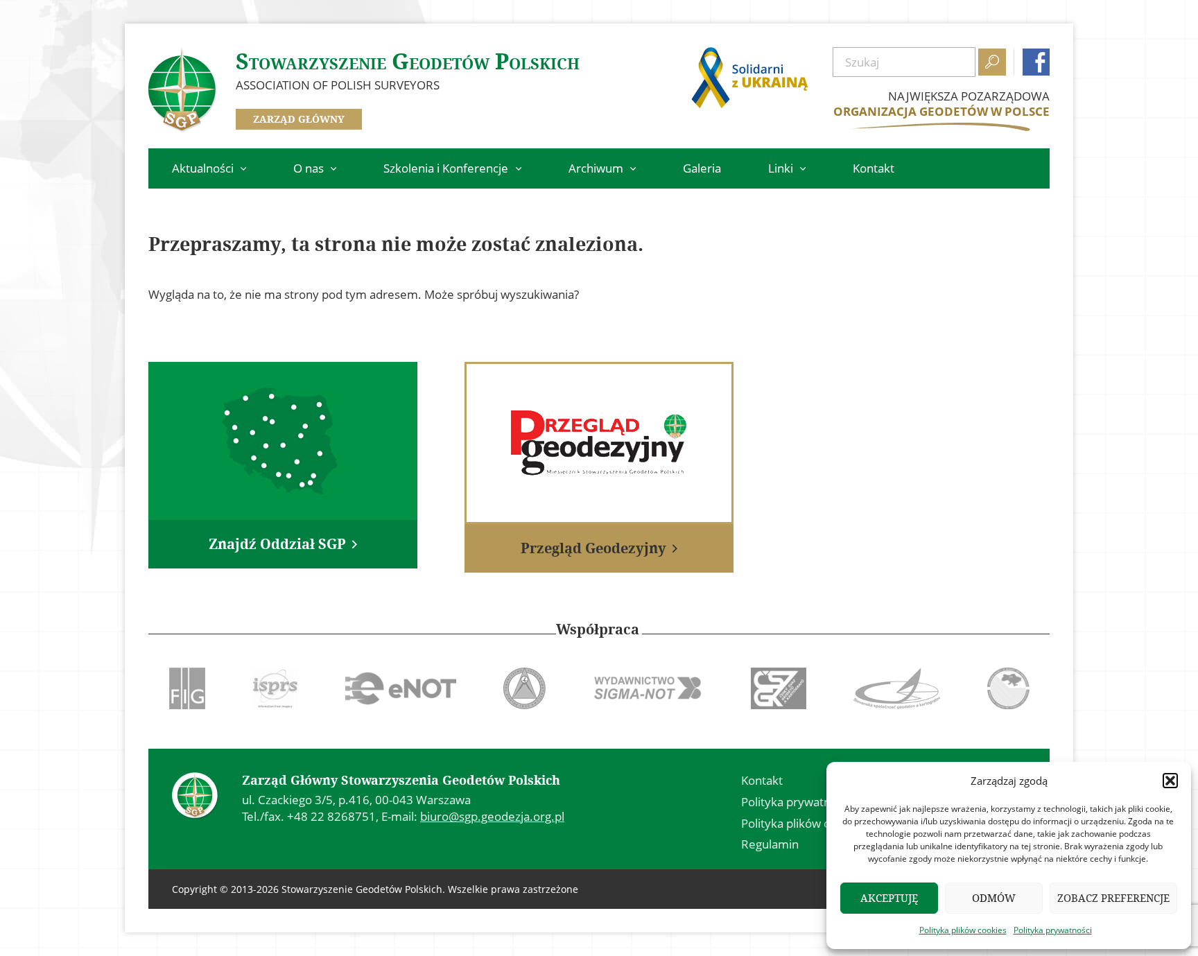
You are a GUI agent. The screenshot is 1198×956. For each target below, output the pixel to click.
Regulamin (770, 844)
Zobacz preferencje (1113, 898)
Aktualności (203, 168)
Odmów (994, 898)
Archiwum (595, 168)
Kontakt (873, 168)
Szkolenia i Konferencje (445, 168)
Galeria (702, 168)
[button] (1170, 781)
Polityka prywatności (1053, 930)
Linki (780, 168)
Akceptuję (889, 898)
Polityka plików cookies (963, 930)
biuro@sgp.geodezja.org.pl (492, 816)
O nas (308, 168)
